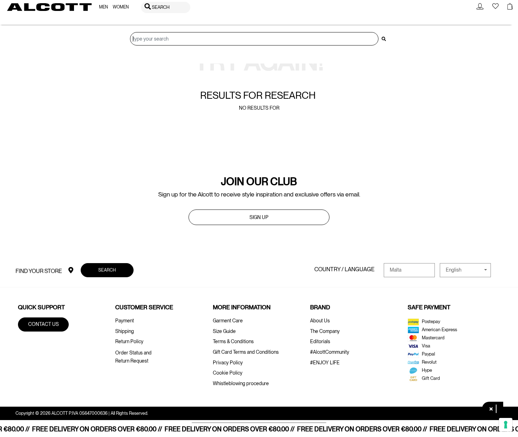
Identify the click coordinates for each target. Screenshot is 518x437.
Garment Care (228, 320)
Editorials (320, 341)
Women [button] (121, 7)
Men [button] (103, 7)
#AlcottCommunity (329, 352)
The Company (325, 331)
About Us (320, 320)
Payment (124, 320)
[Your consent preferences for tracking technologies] (505, 424)
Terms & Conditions (233, 341)
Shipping (124, 331)
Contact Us (43, 324)
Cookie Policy (227, 373)
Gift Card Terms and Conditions (246, 352)
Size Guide (224, 331)
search (107, 270)
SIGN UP (259, 217)
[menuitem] (103, 7)
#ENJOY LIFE (325, 362)
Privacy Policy (228, 362)
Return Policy (129, 341)
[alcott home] (49, 7)
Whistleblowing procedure (241, 383)
